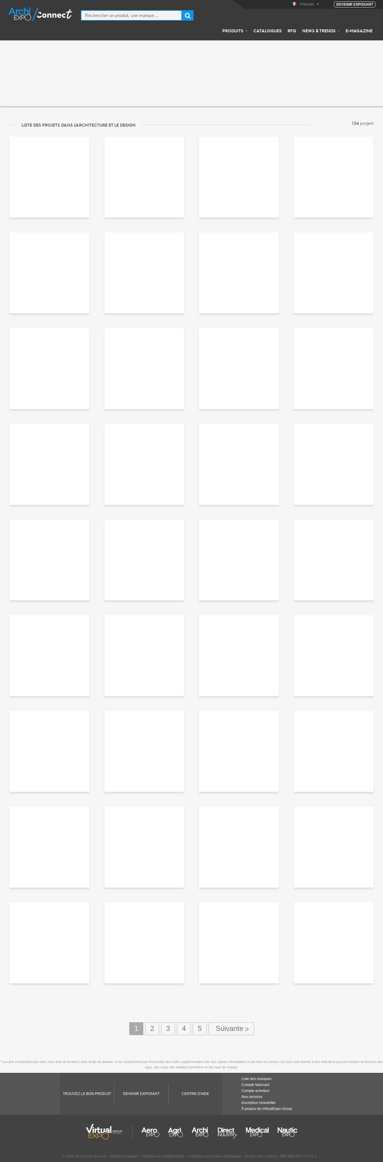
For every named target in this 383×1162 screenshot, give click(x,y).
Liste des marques (256, 1079)
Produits (232, 30)
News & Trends (318, 30)
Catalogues (267, 30)
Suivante (231, 1028)
